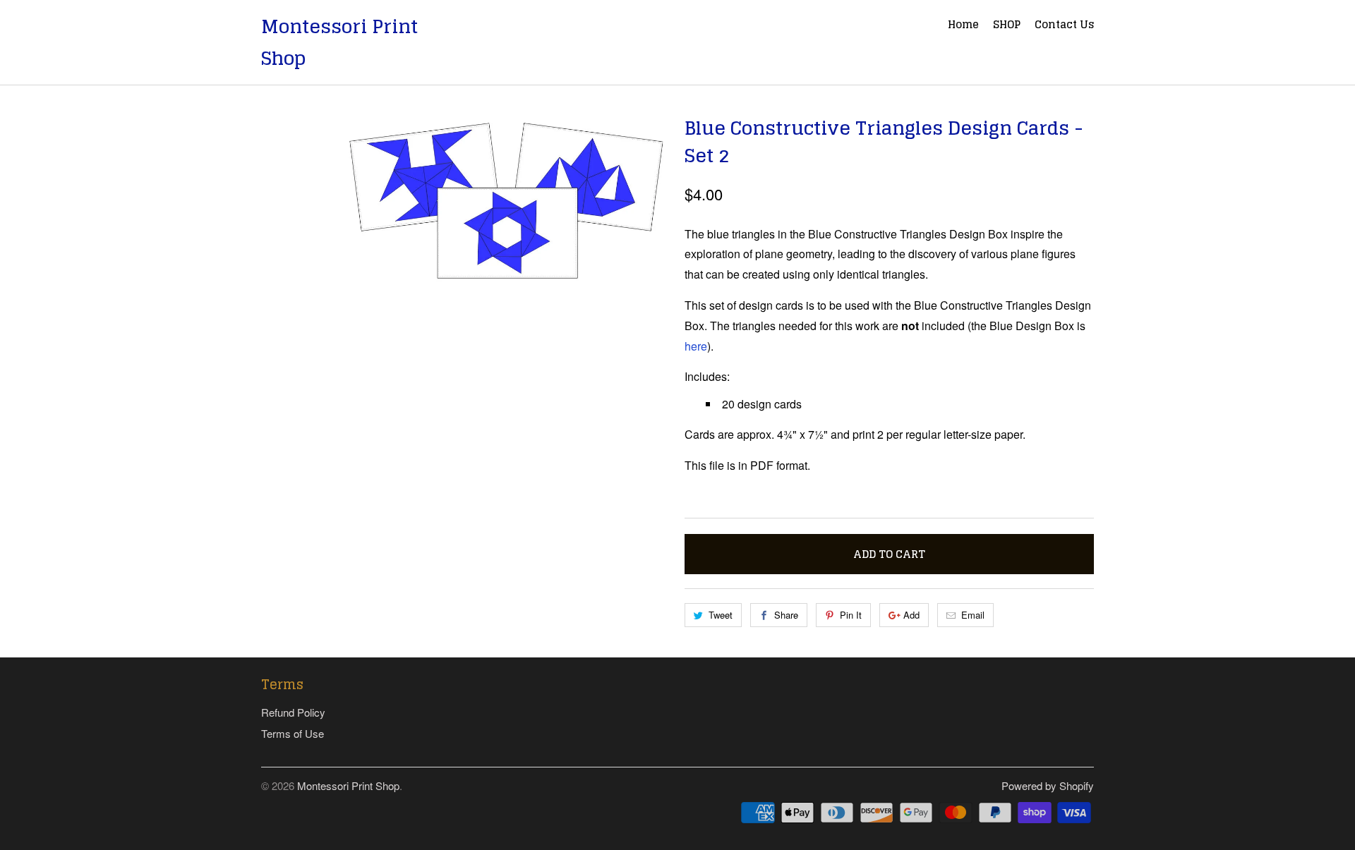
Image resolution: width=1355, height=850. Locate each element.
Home (963, 26)
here (696, 346)
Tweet (721, 614)
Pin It (851, 614)
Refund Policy (293, 712)
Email (972, 614)
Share (786, 614)
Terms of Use (292, 733)
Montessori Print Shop (339, 42)
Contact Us (1064, 26)
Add (911, 614)
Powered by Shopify (1047, 785)
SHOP (1006, 26)
